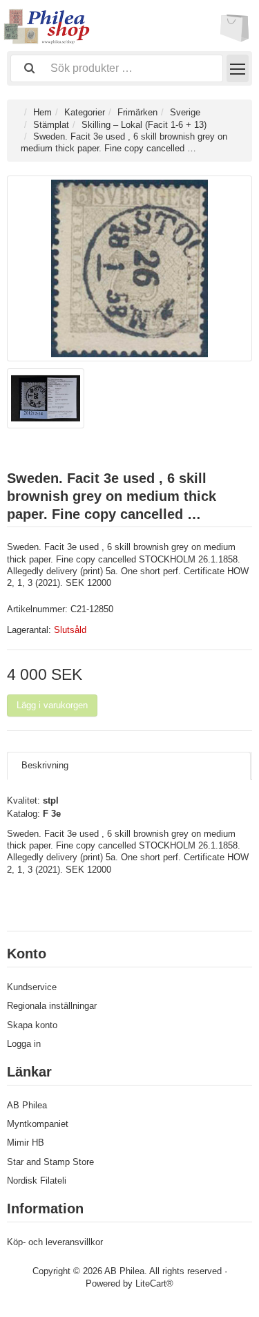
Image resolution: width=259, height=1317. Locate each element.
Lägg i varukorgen (52, 705)
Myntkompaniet (37, 1124)
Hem (42, 112)
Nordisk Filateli (36, 1180)
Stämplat (51, 125)
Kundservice (32, 987)
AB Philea (27, 1105)
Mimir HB (25, 1142)
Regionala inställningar (52, 1006)
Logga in (24, 1044)
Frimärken (137, 112)
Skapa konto (32, 1025)
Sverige (185, 112)
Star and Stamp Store (50, 1162)
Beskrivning (44, 765)
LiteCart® (154, 1283)
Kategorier (84, 112)
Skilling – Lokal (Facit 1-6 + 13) (144, 125)
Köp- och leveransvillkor (55, 1242)
